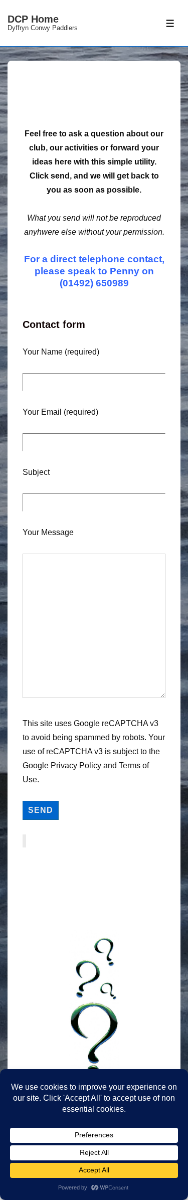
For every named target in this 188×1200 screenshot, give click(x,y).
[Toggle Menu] (170, 23)
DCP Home (33, 19)
